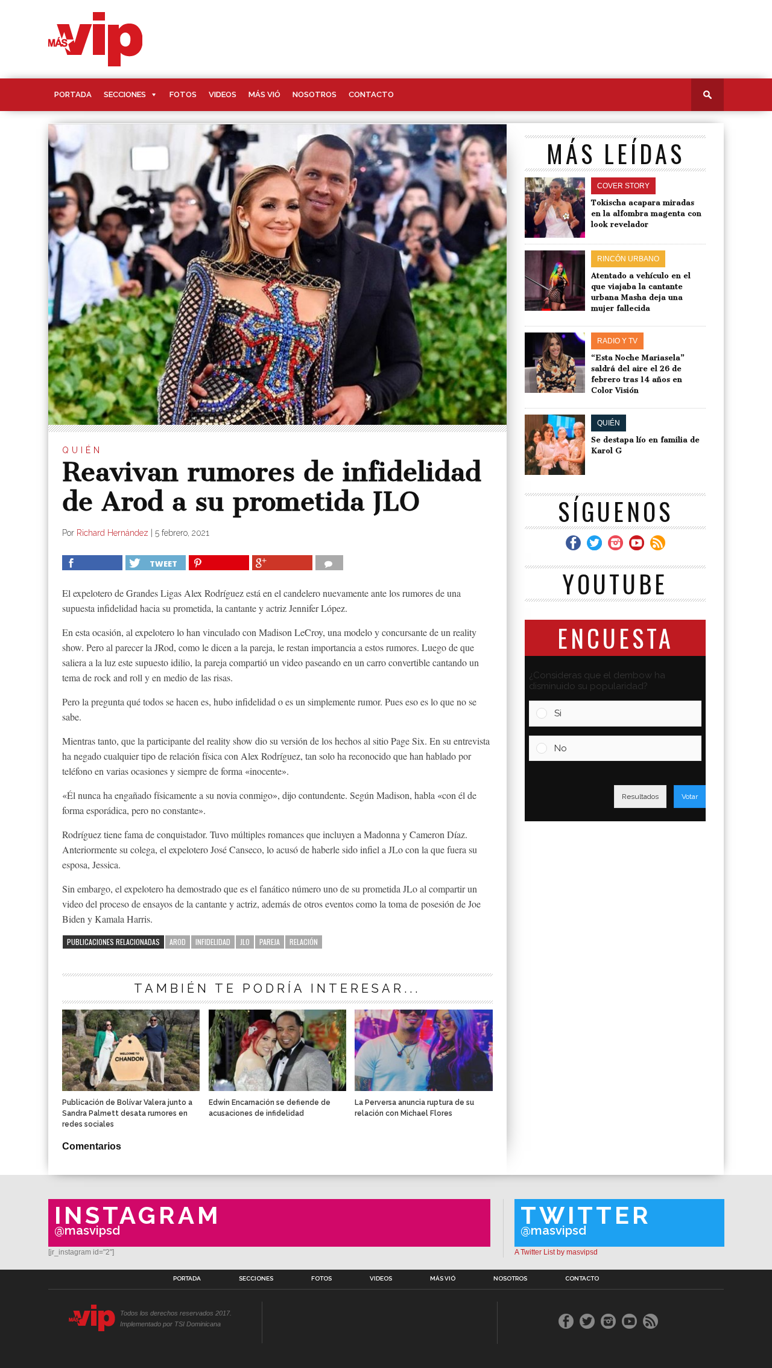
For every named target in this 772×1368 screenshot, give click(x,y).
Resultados (640, 796)
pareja (269, 942)
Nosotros (315, 94)
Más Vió (264, 94)
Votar (690, 796)
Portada (73, 94)
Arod (177, 942)
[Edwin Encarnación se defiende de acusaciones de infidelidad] (277, 1088)
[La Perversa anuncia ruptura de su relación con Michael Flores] (423, 1088)
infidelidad (212, 942)
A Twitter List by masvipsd (556, 1252)
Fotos (183, 94)
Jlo (245, 942)
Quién (82, 450)
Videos (222, 94)
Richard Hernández (112, 533)
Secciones (125, 94)
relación (304, 942)
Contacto (371, 94)
